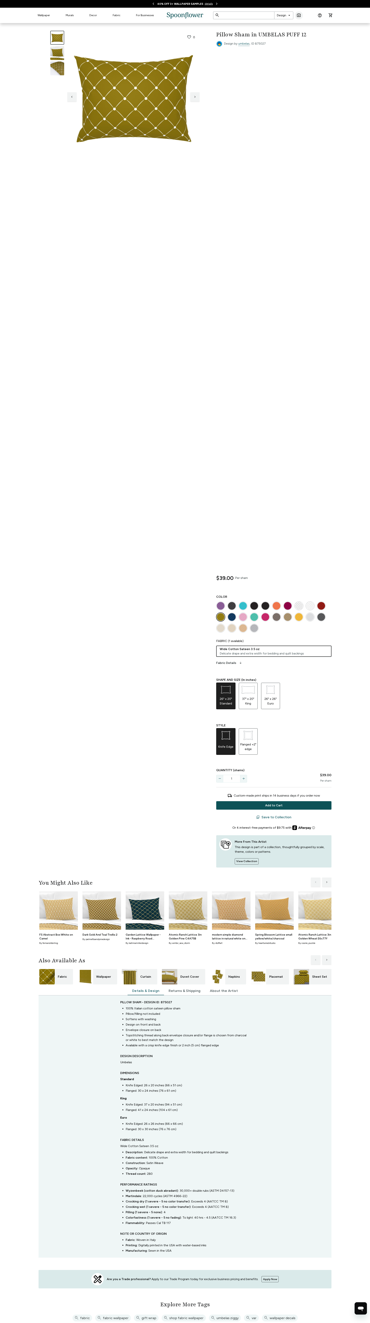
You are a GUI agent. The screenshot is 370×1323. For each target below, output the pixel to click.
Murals (70, 15)
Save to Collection (273, 817)
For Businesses (145, 15)
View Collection (246, 861)
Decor (93, 15)
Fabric (116, 15)
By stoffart (217, 943)
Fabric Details (229, 663)
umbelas (244, 43)
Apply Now (270, 1279)
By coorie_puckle (306, 943)
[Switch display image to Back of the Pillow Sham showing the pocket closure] (57, 68)
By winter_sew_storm (179, 943)
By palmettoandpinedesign (96, 939)
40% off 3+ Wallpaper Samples (180, 4)
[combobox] (283, 15)
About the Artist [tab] (224, 991)
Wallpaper (44, 15)
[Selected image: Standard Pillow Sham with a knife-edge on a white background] (57, 38)
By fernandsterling (48, 943)
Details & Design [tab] (145, 991)
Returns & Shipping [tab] (184, 991)
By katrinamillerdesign (137, 943)
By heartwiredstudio (265, 943)
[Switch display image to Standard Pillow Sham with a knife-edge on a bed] (57, 53)
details (209, 3)
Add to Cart (274, 805)
